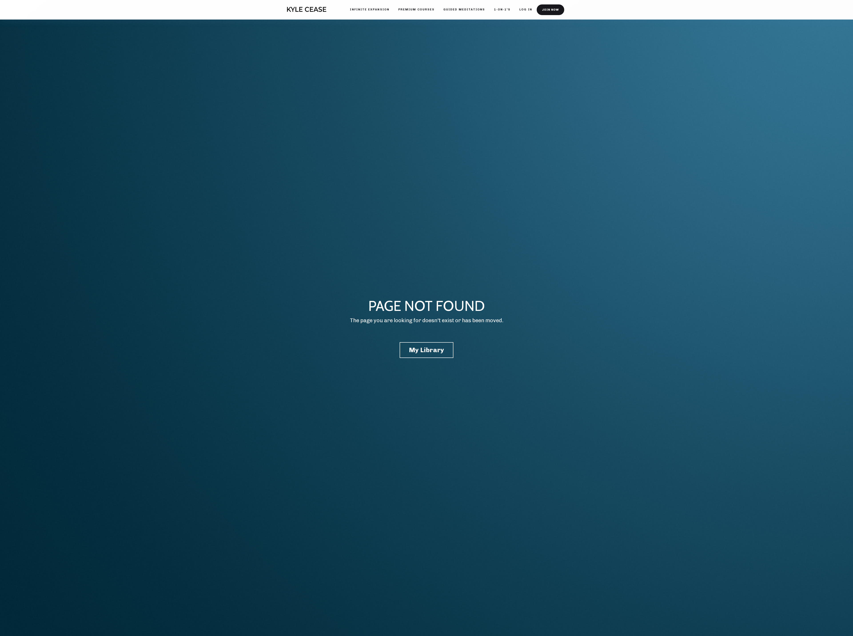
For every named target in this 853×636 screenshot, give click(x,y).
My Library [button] (426, 350)
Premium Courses (416, 9)
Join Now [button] (550, 9)
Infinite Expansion (369, 9)
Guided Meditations (464, 9)
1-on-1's (502, 9)
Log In (525, 9)
